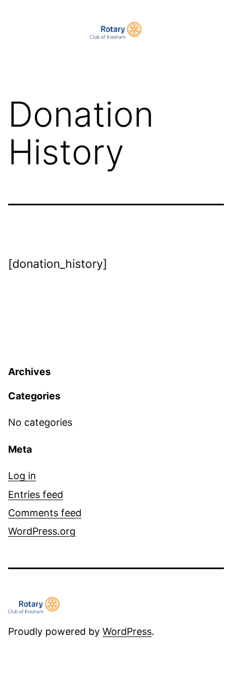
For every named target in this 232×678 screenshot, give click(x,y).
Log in (22, 475)
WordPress (127, 631)
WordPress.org (42, 531)
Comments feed (44, 512)
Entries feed (35, 494)
